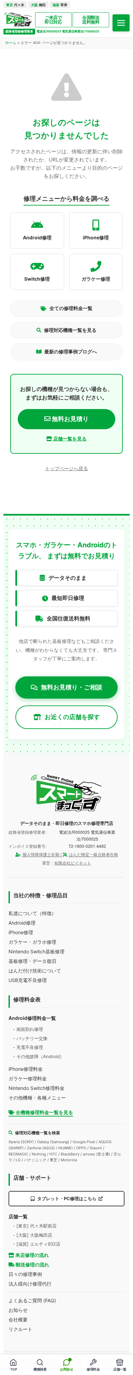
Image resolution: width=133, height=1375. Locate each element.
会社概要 (18, 1319)
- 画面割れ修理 (28, 1029)
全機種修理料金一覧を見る (44, 1112)
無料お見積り (69, 418)
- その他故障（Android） (38, 1056)
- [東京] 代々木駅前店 (35, 1226)
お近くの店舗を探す (72, 716)
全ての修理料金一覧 (70, 308)
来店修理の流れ (31, 1255)
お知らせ (18, 1310)
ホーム (10, 42)
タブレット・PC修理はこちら (67, 1198)
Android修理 (22, 923)
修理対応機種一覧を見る (70, 330)
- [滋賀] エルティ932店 (36, 1244)
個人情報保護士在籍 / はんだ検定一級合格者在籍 (69, 854)
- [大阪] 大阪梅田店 (32, 1235)
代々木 (15, 5)
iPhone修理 (21, 932)
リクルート (20, 1329)
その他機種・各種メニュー (37, 1097)
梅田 (38, 5)
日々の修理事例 (25, 1274)
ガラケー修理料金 (28, 1078)
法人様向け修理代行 (30, 1284)
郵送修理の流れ (32, 1264)
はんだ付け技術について (35, 970)
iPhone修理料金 (26, 1069)
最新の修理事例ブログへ (70, 351)
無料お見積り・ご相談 (71, 687)
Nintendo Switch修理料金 (36, 1088)
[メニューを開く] (121, 22)
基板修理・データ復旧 (32, 961)
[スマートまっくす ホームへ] (66, 793)
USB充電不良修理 (28, 980)
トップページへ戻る (66, 468)
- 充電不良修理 (28, 1047)
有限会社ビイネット (72, 863)
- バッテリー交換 (30, 1038)
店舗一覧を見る (69, 438)
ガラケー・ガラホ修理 (32, 942)
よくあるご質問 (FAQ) (32, 1300)
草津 (60, 5)
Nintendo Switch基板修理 (36, 951)
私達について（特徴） (32, 913)
